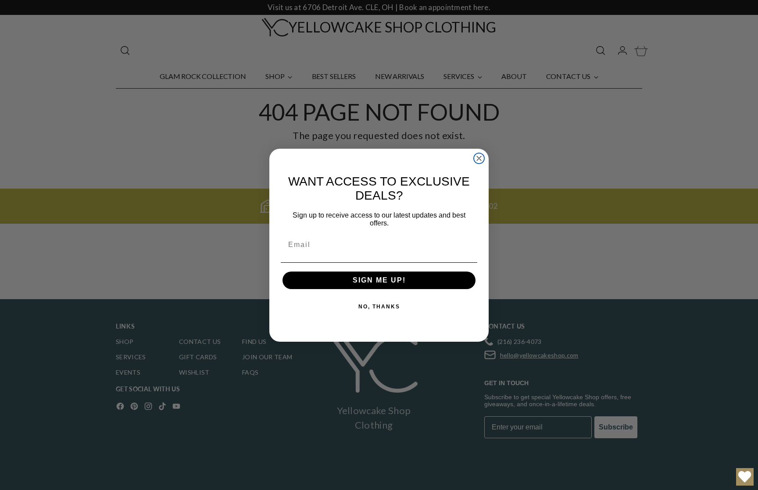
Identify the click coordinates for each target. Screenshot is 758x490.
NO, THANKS (379, 307)
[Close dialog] (479, 158)
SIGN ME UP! (379, 280)
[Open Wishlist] (745, 477)
